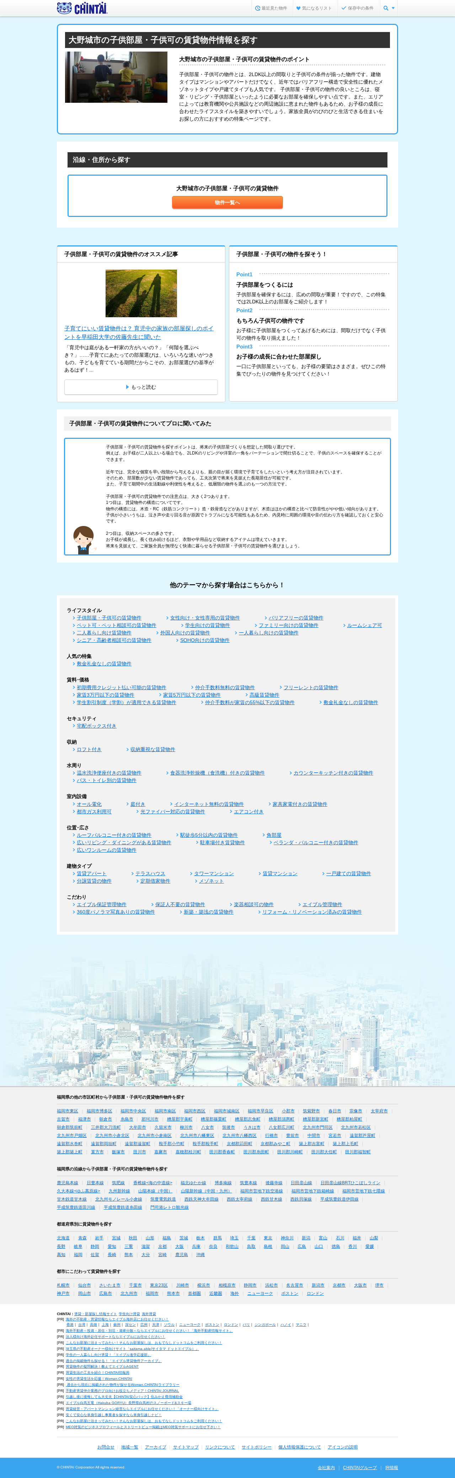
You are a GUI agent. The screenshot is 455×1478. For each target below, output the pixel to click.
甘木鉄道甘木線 (72, 1199)
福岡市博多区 (99, 1111)
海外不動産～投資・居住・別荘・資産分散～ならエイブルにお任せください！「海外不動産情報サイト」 (149, 1331)
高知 (61, 1255)
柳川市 (186, 1127)
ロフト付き (89, 749)
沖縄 (200, 1255)
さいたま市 (110, 1285)
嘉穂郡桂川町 (188, 1152)
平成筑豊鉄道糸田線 (123, 1207)
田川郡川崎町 (290, 1152)
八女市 (207, 1127)
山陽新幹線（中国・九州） (206, 1191)
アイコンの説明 (343, 1447)
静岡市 (250, 1285)
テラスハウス (150, 873)
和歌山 (232, 1246)
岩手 (99, 1238)
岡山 (285, 1246)
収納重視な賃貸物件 (152, 749)
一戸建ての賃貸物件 (348, 873)
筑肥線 (118, 1183)
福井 (357, 1238)
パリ (246, 1325)
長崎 (112, 1255)
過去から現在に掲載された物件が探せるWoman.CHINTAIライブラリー (123, 1385)
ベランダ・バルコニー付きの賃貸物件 (316, 842)
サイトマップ (186, 1447)
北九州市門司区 (318, 1127)
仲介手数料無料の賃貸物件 (225, 687)
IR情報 (391, 1468)
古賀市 (63, 1119)
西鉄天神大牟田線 (201, 1199)
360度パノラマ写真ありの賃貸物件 (116, 912)
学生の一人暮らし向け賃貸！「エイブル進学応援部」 (108, 1355)
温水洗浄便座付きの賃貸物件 (109, 773)
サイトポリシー (257, 1447)
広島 (302, 1246)
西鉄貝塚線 (301, 1199)
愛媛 (369, 1246)
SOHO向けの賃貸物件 (205, 640)
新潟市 (318, 1285)
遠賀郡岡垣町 (104, 1144)
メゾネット (211, 881)
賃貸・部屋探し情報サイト (95, 1314)
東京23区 (159, 1285)
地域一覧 (129, 1447)
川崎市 (182, 1285)
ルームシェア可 (364, 625)
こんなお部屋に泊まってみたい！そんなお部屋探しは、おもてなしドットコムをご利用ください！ (144, 1343)
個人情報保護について (299, 1447)
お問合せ (105, 1447)
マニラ (301, 1325)
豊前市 (292, 1135)
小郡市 (288, 1111)
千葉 (251, 1238)
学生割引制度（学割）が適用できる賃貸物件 (126, 702)
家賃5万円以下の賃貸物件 (192, 695)
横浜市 (203, 1285)
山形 (150, 1238)
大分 (145, 1255)
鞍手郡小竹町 (171, 1144)
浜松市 (271, 1285)
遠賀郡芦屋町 (362, 1135)
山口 (319, 1246)
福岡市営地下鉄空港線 (261, 1191)
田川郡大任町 (324, 1152)
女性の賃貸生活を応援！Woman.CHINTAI (99, 1379)
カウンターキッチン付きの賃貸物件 (333, 773)
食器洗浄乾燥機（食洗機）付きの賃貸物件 (217, 773)
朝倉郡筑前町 (69, 1127)
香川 (352, 1246)
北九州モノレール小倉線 (118, 1199)
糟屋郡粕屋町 (349, 1119)
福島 (166, 1238)
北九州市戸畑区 (72, 1135)
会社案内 (326, 1468)
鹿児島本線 (67, 1183)
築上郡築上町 (69, 1152)
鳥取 (251, 1246)
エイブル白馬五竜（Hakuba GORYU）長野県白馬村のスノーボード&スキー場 (128, 1403)
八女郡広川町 (281, 1127)
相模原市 (227, 1285)
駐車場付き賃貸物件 (222, 842)
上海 (105, 1325)
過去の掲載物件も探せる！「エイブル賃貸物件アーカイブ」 (114, 1361)
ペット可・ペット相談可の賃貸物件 (116, 625)
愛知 (112, 1246)
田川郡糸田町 (256, 1152)
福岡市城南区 (227, 1111)
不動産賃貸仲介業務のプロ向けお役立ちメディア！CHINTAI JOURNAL (122, 1391)
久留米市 (163, 1127)
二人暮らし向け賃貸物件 (104, 633)
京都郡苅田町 (239, 1144)
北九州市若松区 (356, 1127)
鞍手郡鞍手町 (205, 1144)
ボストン (289, 1293)
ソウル (169, 1325)
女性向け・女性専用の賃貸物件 (205, 618)
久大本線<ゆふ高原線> (78, 1191)
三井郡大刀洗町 (106, 1127)
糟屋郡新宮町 (315, 1119)
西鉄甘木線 (271, 1199)
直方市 (97, 1152)
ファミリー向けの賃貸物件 (288, 625)
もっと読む (143, 387)
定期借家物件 (155, 881)
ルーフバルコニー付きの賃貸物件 (114, 835)
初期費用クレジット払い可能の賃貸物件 (121, 687)
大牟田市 (137, 1127)
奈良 (213, 1246)
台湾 (81, 1325)
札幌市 (63, 1285)
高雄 (93, 1325)
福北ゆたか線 (193, 1183)
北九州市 (129, 1293)
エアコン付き (249, 811)
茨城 (184, 1238)
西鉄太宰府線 (239, 1199)
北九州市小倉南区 (155, 1135)
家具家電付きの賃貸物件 (300, 804)
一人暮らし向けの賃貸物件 (269, 633)
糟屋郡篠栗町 (213, 1119)
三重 (128, 1246)
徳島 (336, 1246)
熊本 (128, 1255)
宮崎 (162, 1255)
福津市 (84, 1119)
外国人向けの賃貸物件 (185, 633)
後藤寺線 (274, 1183)
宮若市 (334, 1135)
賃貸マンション (280, 873)
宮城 (116, 1238)
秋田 (133, 1238)
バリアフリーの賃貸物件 (296, 618)
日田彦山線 (301, 1183)
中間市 (313, 1135)
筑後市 (228, 1127)
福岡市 (152, 1293)
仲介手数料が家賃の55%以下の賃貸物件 (250, 702)
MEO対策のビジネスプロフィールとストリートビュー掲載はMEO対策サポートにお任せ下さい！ (143, 1427)
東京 (268, 1238)
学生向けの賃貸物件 (207, 625)
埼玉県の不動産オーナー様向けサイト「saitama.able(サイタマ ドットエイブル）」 (132, 1349)
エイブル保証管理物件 (102, 904)
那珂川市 (150, 1119)
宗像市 (355, 1111)
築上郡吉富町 (312, 1144)
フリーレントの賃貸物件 (311, 687)
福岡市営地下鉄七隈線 (363, 1191)
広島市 (105, 1293)
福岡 (78, 1255)
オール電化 (89, 804)
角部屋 (274, 835)
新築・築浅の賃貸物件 (209, 912)
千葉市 (135, 1285)
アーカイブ (155, 1447)
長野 (61, 1246)
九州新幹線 (119, 1191)
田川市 (139, 1152)
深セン (130, 1325)
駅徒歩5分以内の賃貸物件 (209, 835)
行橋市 (271, 1135)
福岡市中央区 (133, 1111)
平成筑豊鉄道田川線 (76, 1207)
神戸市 (63, 1293)
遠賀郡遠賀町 (137, 1144)
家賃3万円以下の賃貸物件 (105, 695)
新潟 (306, 1238)
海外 (234, 1293)
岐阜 (78, 1246)
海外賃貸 (149, 1314)
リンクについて (220, 1447)
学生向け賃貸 (129, 1314)
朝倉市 (105, 1119)
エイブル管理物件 (322, 904)
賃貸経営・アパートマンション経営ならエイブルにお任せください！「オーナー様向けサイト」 (142, 1409)
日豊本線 (95, 1183)
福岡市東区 (67, 1111)
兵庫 (196, 1246)
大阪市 (360, 1285)
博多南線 (223, 1183)
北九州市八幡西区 (240, 1135)
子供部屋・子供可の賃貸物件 (109, 618)
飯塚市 (118, 1152)
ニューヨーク (260, 1293)
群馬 (217, 1238)
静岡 (95, 1246)
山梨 (374, 1238)
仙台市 (84, 1285)
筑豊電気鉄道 (163, 1199)
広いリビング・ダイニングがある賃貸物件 (124, 842)
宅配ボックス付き (97, 726)
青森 (82, 1238)
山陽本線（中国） (155, 1191)
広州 (144, 1325)
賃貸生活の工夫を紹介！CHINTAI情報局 (97, 1373)
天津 (155, 1325)
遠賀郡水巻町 (69, 1144)
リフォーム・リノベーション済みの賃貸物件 (312, 912)
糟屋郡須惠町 (281, 1119)
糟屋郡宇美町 (180, 1119)
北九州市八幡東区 (197, 1135)
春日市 (334, 1111)
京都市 (339, 1285)
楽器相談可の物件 (254, 904)
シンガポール (265, 1325)
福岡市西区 (194, 1111)
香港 (70, 1325)
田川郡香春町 (222, 1152)
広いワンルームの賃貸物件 (106, 850)
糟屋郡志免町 (248, 1119)
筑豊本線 (248, 1183)
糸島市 (127, 1119)
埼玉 (234, 1238)
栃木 (200, 1238)
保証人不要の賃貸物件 (180, 904)
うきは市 (252, 1127)
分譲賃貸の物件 (94, 881)
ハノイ (285, 1325)
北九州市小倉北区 (112, 1135)
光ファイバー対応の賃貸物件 (172, 811)
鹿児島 (181, 1255)
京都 (162, 1246)
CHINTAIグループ (360, 1468)
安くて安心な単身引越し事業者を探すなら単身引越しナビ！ (114, 1415)
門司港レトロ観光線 (169, 1207)
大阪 (179, 1246)
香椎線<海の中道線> (152, 1183)
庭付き (137, 804)
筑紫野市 (311, 1111)
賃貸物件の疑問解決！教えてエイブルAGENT (102, 1366)
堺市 (379, 1285)
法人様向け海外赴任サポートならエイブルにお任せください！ (115, 1337)
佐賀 (95, 1255)
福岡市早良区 (260, 1111)
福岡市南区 (165, 1111)
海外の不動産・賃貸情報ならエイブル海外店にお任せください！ (117, 1319)
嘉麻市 (160, 1152)
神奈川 (287, 1238)
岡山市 (84, 1293)
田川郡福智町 (358, 1152)
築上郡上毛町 (345, 1144)
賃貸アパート (92, 873)
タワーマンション (214, 873)
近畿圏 (215, 1293)
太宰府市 (379, 1111)
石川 (340, 1238)
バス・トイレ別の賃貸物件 (106, 780)
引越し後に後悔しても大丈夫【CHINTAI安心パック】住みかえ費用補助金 (124, 1397)
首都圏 (194, 1293)
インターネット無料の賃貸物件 (209, 804)
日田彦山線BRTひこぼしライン (350, 1183)
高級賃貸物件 (264, 695)
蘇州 (117, 1325)
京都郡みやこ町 (275, 1144)
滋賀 (145, 1246)
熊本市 (173, 1293)
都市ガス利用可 (94, 811)
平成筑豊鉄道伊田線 (339, 1199)
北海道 (63, 1238)
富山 (323, 1238)
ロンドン (315, 1293)
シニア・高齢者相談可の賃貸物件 (114, 640)
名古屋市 (294, 1285)
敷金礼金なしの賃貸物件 (104, 663)
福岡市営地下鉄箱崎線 (312, 1191)
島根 (268, 1246)
